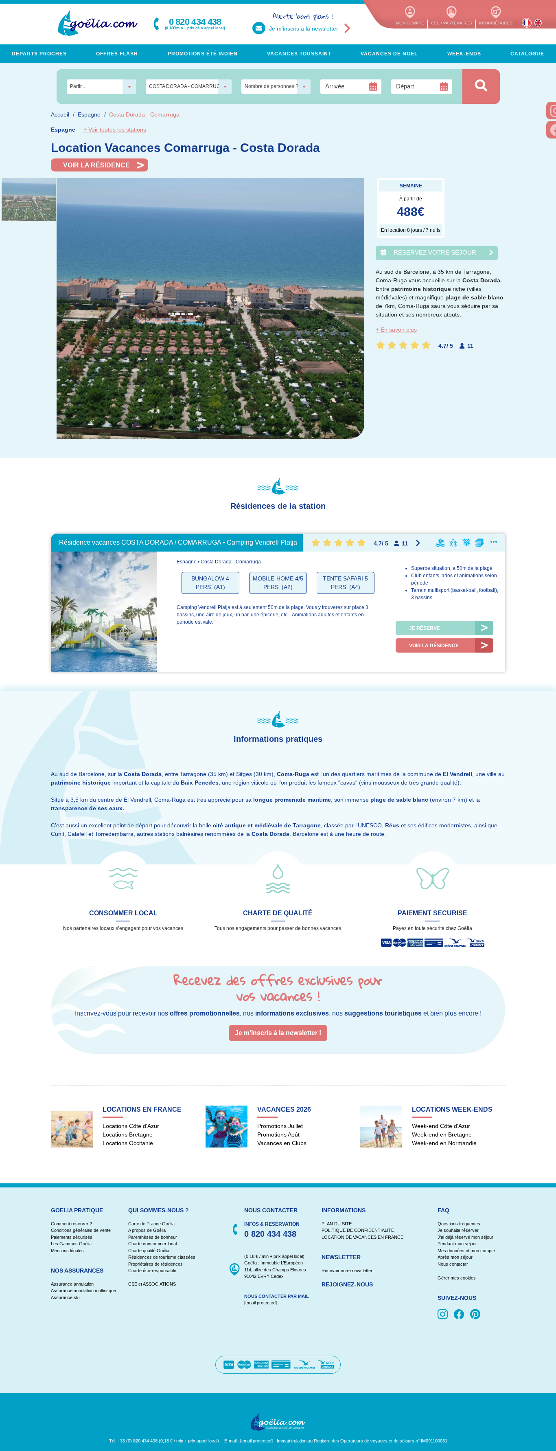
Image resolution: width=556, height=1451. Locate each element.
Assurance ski (65, 1297)
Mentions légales (67, 1250)
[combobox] (101, 86)
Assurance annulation (72, 1284)
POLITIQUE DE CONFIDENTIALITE (358, 1230)
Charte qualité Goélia (148, 1250)
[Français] (527, 23)
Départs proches (39, 54)
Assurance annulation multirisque (83, 1290)
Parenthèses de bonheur (152, 1237)
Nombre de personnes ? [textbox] (271, 86)
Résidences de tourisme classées (161, 1257)
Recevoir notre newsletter (347, 1270)
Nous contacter (453, 1264)
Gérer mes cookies (457, 1277)
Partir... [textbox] (77, 86)
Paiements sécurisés (71, 1237)
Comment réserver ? (71, 1223)
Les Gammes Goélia (71, 1243)
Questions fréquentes (459, 1223)
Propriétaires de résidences (155, 1264)
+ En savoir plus (396, 329)
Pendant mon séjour (457, 1243)
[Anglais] (538, 23)
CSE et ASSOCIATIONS (152, 1284)
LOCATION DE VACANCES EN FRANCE (362, 1237)
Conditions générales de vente (81, 1230)
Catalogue (527, 54)
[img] (444, 1315)
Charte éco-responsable (152, 1270)
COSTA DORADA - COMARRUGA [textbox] (186, 86)
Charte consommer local (152, 1243)
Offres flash (117, 54)
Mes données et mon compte (466, 1250)
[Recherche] (481, 86)
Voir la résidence (96, 165)
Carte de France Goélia (151, 1223)
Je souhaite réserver (458, 1230)
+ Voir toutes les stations (114, 129)
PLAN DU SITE (337, 1223)
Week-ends (464, 54)
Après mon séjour (455, 1257)
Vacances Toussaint (299, 54)
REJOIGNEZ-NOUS (347, 1284)
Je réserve (424, 628)
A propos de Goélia (147, 1230)
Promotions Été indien (203, 54)
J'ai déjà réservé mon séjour (465, 1237)
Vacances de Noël (389, 54)
